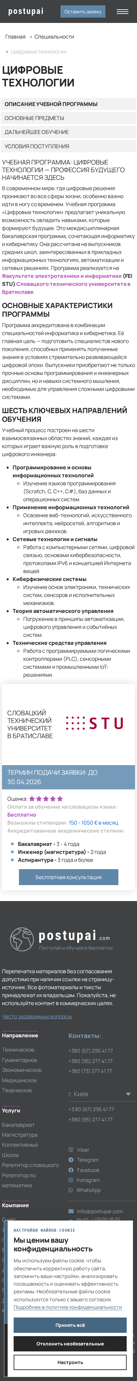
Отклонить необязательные (70, 1343)
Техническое (18, 1049)
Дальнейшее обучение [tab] (37, 132)
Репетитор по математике (19, 1180)
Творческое (17, 1090)
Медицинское (19, 1080)
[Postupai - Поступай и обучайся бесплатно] (21, 12)
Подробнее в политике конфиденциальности (68, 1307)
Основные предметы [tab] (34, 118)
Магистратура (20, 1134)
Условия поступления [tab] (37, 146)
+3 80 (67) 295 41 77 (91, 1109)
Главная (15, 36)
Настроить (70, 1362)
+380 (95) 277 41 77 (90, 1061)
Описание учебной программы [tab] (51, 104)
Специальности (54, 36)
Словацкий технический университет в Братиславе (30, 724)
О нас (9, 1219)
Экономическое (22, 1070)
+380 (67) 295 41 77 (90, 1050)
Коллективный (20, 1144)
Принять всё (70, 1325)
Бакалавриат (18, 1124)
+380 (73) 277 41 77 (90, 1071)
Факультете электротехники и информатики (62, 276)
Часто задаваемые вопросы (37, 1016)
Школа (10, 1155)
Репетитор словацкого (30, 1165)
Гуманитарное (19, 1060)
